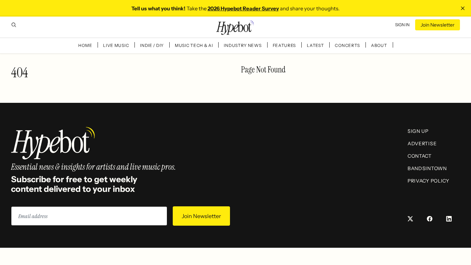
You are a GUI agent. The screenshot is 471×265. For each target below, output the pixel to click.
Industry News (242, 45)
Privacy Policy (428, 181)
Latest (315, 45)
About (379, 45)
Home (85, 45)
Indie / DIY (152, 45)
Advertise (422, 143)
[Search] (14, 24)
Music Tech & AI (194, 45)
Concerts (347, 45)
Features (284, 45)
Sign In (402, 24)
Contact (420, 156)
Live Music (116, 45)
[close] (462, 8)
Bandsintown (427, 168)
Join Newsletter (437, 25)
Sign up (418, 131)
